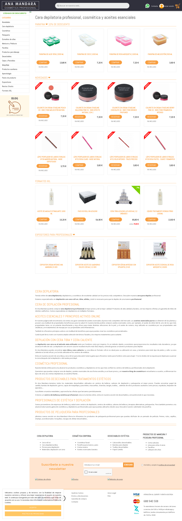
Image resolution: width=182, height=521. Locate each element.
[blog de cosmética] (14, 106)
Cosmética (6, 30)
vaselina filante (71, 374)
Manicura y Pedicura (9, 43)
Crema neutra (82, 447)
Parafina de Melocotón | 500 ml (160, 54)
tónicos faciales (84, 334)
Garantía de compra (79, 499)
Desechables (7, 56)
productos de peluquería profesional (101, 416)
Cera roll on (46, 442)
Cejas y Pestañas (8, 60)
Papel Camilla (118, 449)
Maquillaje (5, 65)
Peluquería (6, 35)
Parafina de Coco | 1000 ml (87, 54)
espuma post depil (158, 356)
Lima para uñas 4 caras (156, 445)
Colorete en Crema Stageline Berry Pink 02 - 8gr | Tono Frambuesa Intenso (160, 110)
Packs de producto (9, 77)
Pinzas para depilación (50, 447)
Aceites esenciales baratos (87, 449)
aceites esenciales (94, 321)
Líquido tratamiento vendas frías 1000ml (160, 212)
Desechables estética (118, 435)
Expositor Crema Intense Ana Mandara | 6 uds (51, 266)
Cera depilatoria (8, 26)
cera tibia (90, 350)
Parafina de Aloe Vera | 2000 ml (51, 54)
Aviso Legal (112, 493)
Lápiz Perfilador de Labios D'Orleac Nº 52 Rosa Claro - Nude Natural (88, 158)
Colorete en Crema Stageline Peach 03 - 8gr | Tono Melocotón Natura (51, 109)
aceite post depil (71, 358)
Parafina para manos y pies (87, 445)
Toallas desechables (120, 447)
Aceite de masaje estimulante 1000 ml (51, 212)
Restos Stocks (7, 86)
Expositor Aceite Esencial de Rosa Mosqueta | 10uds (160, 266)
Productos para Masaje (10, 52)
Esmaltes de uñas (9, 39)
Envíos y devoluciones (79, 496)
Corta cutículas (153, 443)
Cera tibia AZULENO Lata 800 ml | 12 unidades (123, 212)
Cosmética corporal (81, 435)
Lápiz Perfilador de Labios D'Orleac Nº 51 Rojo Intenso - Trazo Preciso (124, 158)
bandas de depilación (49, 385)
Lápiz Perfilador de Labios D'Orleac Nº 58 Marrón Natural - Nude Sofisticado (51, 159)
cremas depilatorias (55, 374)
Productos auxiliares (9, 69)
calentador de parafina (142, 407)
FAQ (109, 496)
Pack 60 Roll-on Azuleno (87, 211)
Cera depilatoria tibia (50, 445)
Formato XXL (7, 90)
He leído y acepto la (159, 465)
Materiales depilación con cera (53, 449)
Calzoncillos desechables (122, 442)
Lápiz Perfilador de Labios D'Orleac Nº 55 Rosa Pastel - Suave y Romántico (160, 158)
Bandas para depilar (120, 445)
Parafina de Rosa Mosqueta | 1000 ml (123, 54)
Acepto (32, 507)
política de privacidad (167, 465)
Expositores (6, 82)
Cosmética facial (83, 442)
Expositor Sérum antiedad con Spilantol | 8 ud (124, 266)
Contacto (74, 502)
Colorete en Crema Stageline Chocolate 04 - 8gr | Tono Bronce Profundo (124, 110)
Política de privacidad (33, 514)
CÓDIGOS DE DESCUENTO (14, 13)
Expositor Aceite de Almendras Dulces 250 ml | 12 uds (87, 266)
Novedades (6, 22)
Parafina (5, 48)
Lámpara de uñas (154, 450)
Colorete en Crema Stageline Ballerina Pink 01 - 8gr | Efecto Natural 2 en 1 (87, 110)
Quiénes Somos (77, 493)
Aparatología (6, 73)
